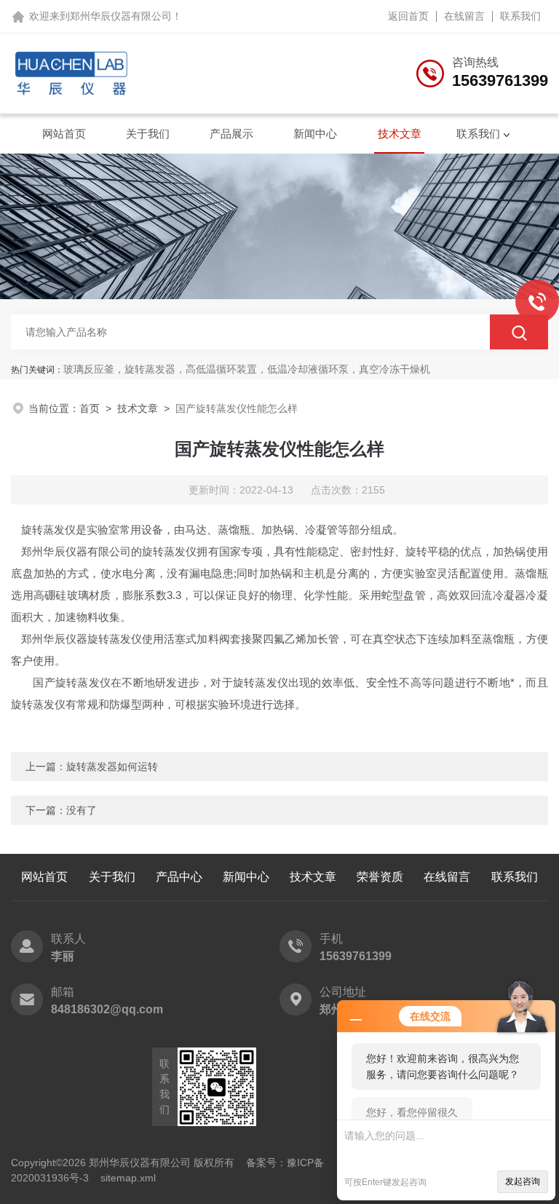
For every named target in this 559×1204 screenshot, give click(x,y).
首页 (89, 408)
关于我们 (148, 133)
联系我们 (520, 16)
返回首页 (408, 16)
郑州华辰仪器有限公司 (121, 16)
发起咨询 (522, 1181)
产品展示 (231, 133)
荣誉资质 (380, 877)
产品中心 (179, 877)
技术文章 (399, 133)
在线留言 (464, 16)
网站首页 (64, 133)
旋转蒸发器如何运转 (112, 766)
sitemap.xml (128, 1178)
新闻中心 (315, 133)
